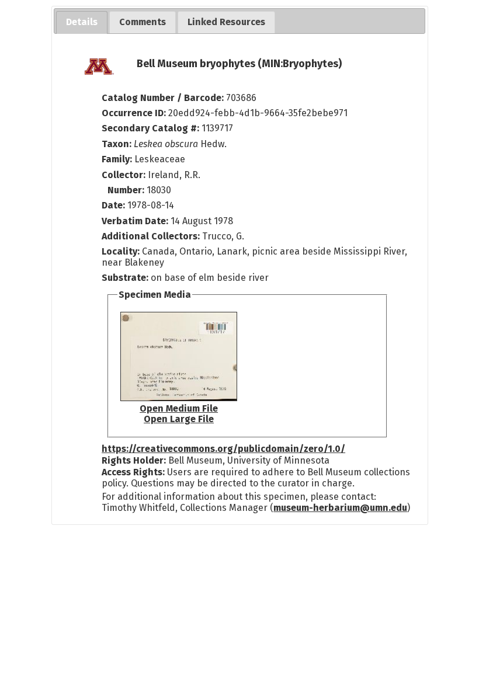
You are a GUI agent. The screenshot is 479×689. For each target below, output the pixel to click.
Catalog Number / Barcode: (164, 97)
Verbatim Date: (135, 221)
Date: (113, 205)
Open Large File (179, 418)
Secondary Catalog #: (150, 128)
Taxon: (116, 143)
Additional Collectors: (152, 236)
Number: (127, 190)
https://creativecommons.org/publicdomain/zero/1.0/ (223, 448)
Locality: (121, 251)
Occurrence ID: (135, 113)
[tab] (81, 22)
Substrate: (126, 277)
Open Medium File (179, 408)
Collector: (125, 174)
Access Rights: (133, 472)
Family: (117, 159)
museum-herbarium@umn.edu (340, 507)
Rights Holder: (134, 460)
